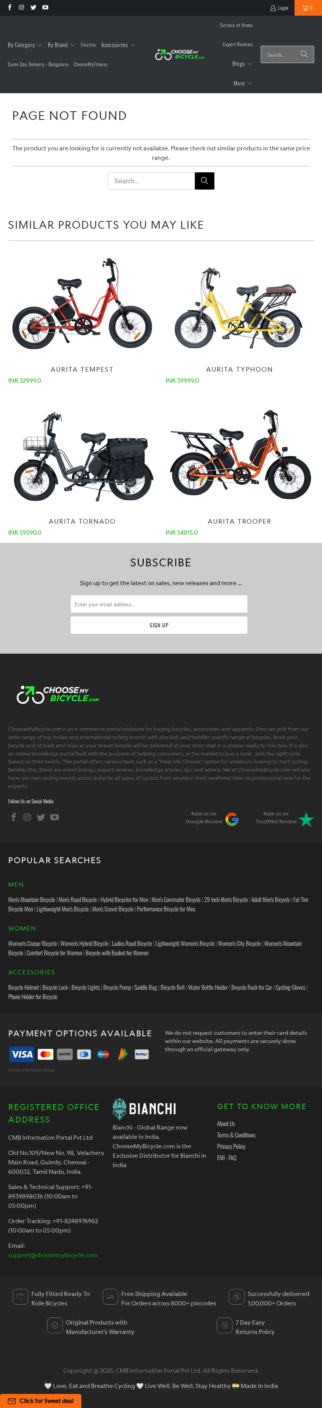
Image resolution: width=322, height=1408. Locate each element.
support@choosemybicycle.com (53, 1254)
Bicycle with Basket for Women (117, 952)
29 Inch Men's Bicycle (226, 899)
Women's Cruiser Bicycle (32, 943)
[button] (25, 45)
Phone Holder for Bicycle (32, 996)
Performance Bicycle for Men (166, 908)
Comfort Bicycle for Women (54, 952)
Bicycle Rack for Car (251, 987)
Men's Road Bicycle (78, 899)
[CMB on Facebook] (9, 7)
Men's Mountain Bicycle (31, 899)
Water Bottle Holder (208, 987)
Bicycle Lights (85, 987)
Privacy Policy (231, 1146)
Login (283, 7)
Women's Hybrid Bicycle (84, 943)
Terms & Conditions (236, 1134)
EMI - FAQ (226, 1157)
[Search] (304, 54)
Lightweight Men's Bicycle (63, 908)
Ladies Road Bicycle (132, 943)
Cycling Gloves (290, 987)
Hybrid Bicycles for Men (124, 899)
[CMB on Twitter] (33, 7)
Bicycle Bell (173, 987)
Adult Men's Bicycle (270, 899)
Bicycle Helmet (23, 987)
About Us (226, 1123)
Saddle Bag (145, 987)
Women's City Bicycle (239, 943)
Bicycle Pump (117, 987)
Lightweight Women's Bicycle (185, 943)
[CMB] (179, 55)
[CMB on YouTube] (45, 7)
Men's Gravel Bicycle (113, 908)
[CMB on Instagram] (21, 7)
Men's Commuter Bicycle (176, 899)
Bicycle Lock (55, 987)
